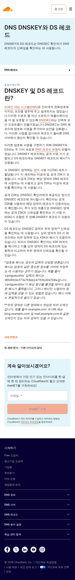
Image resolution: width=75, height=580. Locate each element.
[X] (16, 550)
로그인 (58, 9)
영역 (37, 170)
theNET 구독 (37, 409)
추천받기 (9, 472)
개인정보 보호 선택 (58, 567)
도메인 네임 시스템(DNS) (21, 107)
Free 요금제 (11, 455)
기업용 (8, 467)
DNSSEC (45, 120)
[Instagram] (42, 550)
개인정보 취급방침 (30, 422)
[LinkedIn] (25, 550)
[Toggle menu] (70, 9)
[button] (37, 70)
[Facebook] (7, 550)
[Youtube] (33, 550)
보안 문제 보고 (28, 567)
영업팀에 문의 (12, 484)
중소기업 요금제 (13, 461)
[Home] (8, 9)
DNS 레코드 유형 (46, 149)
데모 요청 (9, 478)
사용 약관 (11, 567)
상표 (8, 571)
